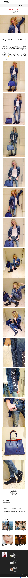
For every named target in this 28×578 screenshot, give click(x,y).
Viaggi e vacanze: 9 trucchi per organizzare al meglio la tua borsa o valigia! (7, 531)
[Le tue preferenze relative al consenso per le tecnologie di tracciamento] (26, 576)
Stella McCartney (15, 492)
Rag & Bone (15, 490)
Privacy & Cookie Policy (19, 574)
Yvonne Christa (15, 495)
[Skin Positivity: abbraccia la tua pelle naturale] (11, 569)
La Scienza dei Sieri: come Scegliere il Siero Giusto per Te (15, 562)
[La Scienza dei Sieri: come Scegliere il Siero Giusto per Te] (11, 563)
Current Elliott (15, 491)
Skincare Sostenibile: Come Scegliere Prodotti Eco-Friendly (15, 555)
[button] (12, 13)
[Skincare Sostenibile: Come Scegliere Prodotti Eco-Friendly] (11, 556)
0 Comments (14, 565)
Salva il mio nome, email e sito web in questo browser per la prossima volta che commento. (14, 511)
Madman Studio (12, 574)
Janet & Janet (15, 493)
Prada (15, 494)
